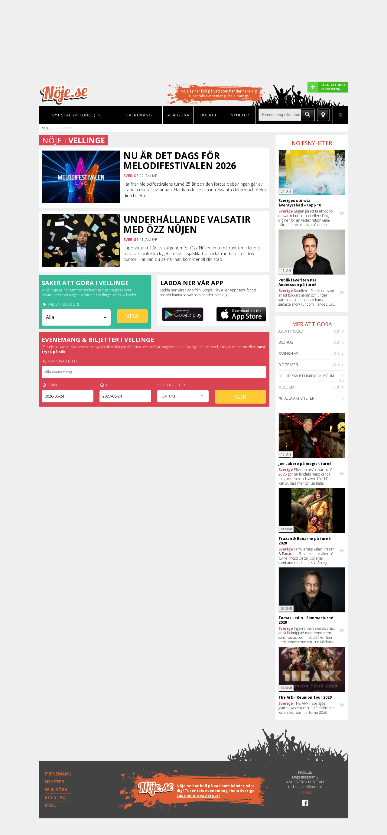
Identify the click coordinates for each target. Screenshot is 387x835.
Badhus (285, 342)
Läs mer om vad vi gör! (198, 795)
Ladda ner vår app (191, 283)
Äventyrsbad (290, 331)
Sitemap (305, 792)
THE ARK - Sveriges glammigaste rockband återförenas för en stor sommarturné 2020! (306, 708)
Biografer (288, 364)
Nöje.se (47, 128)
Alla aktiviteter (299, 398)
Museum (286, 387)
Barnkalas (288, 353)
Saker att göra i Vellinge (85, 283)
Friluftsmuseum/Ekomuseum (306, 376)
